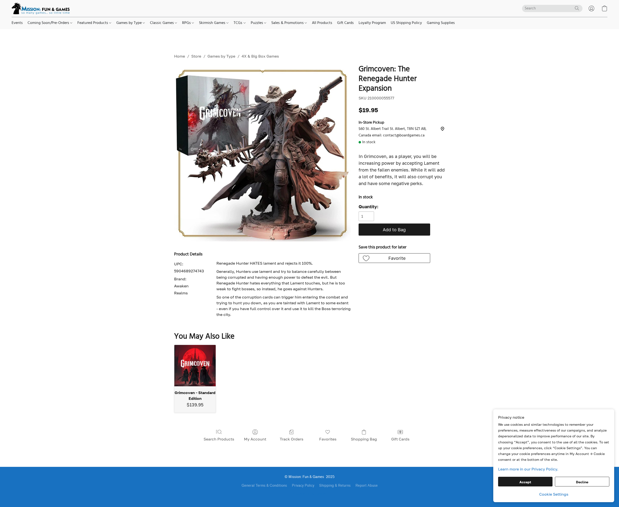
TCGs (238, 23)
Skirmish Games (212, 23)
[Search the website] (577, 8)
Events (17, 23)
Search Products (219, 439)
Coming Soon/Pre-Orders (49, 23)
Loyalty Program (372, 23)
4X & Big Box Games (260, 56)
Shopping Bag (364, 439)
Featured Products (93, 23)
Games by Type (129, 23)
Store (196, 56)
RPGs (187, 23)
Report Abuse (366, 486)
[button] (41, 8)
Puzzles (257, 23)
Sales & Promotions (288, 23)
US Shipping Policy (406, 23)
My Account (255, 439)
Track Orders (291, 439)
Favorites (327, 439)
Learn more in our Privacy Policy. (528, 469)
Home (179, 56)
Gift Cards (345, 23)
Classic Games (162, 23)
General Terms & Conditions (264, 486)
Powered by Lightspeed (309, 494)
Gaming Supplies (441, 23)
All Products (322, 23)
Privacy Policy (303, 486)
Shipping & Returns (335, 486)
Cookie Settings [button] (553, 494)
